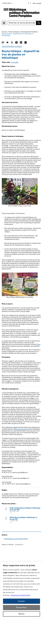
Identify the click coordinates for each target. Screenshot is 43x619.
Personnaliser (21, 607)
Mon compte (37, 3)
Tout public (14, 62)
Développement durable (29, 32)
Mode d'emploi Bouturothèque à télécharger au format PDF (25, 509)
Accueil (4, 32)
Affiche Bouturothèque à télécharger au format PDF (23, 519)
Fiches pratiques (13, 32)
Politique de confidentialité (20, 595)
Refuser (22, 614)
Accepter (21, 601)
